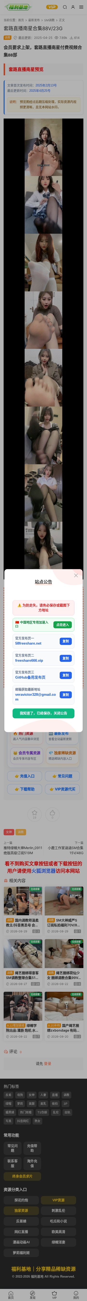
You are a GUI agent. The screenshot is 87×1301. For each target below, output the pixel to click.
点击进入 (62, 624)
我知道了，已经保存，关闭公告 (43, 713)
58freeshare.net (28, 643)
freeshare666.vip (29, 660)
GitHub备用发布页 (30, 677)
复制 (66, 641)
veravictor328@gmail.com (35, 696)
